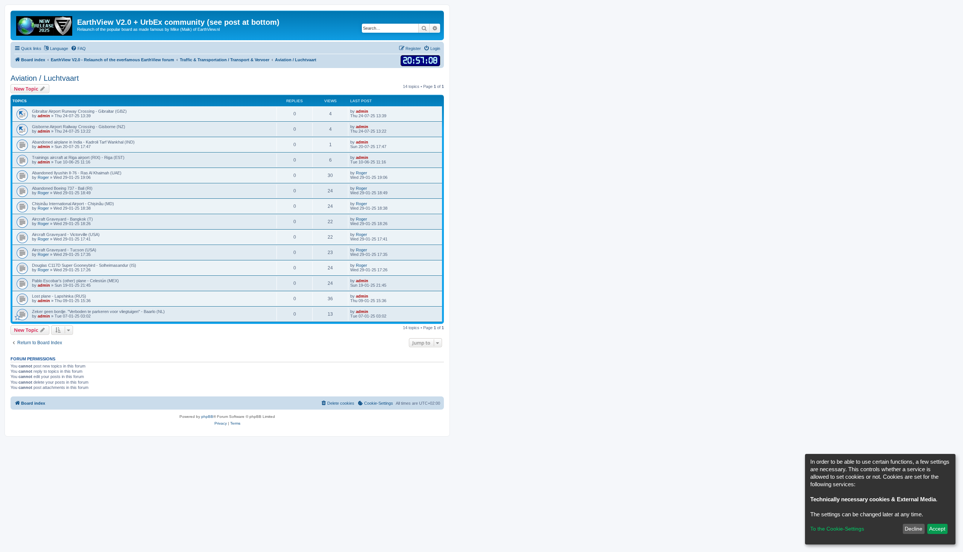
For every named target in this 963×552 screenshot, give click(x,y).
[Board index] (44, 24)
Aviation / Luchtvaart (45, 78)
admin (44, 115)
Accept (937, 529)
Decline (913, 529)
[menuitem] (78, 48)
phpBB (207, 416)
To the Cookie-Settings (837, 529)
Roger (43, 177)
